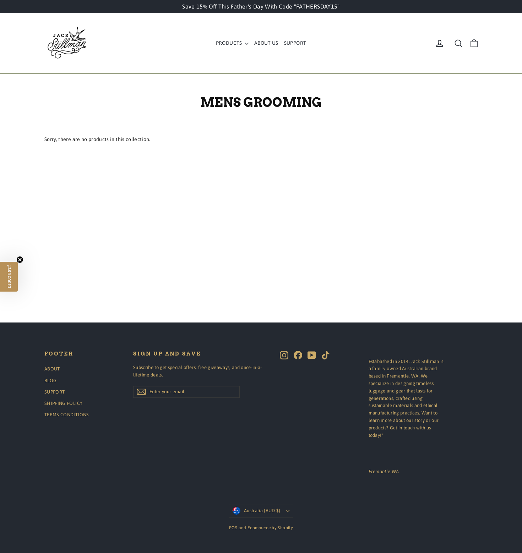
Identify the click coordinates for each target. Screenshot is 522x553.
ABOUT (52, 369)
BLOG (50, 380)
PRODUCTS (229, 43)
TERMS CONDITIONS (66, 414)
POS (233, 527)
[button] (9, 277)
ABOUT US (266, 43)
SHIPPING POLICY (63, 403)
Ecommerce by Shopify (270, 527)
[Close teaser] (19, 259)
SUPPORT (295, 43)
